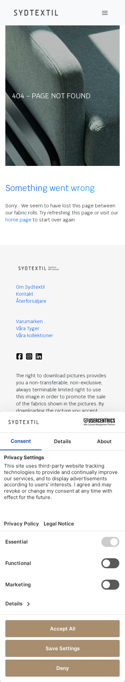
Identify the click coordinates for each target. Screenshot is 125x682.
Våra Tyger (27, 328)
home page (18, 220)
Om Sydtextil (30, 287)
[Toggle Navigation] (105, 12)
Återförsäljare (31, 301)
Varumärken (29, 321)
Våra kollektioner (34, 335)
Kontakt (24, 294)
